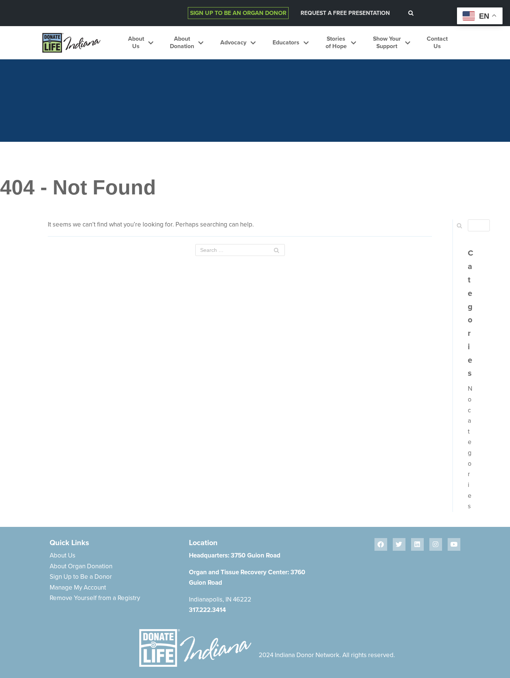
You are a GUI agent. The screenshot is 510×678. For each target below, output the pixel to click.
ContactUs (437, 42)
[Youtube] (454, 544)
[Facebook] (380, 544)
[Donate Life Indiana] (71, 43)
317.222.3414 (207, 610)
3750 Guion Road (255, 555)
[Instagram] (435, 544)
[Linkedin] (417, 544)
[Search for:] (240, 250)
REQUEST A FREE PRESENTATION (345, 13)
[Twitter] (399, 544)
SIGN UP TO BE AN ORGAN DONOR (238, 13)
